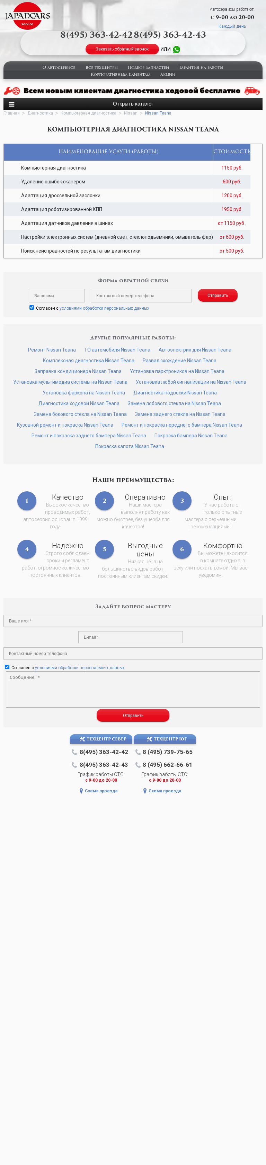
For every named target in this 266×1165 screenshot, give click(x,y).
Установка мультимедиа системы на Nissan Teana (70, 382)
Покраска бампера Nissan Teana (191, 435)
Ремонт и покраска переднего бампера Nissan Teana (182, 425)
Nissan (131, 113)
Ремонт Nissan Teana (52, 350)
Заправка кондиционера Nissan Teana (78, 371)
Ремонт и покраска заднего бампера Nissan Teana (89, 435)
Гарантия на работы (201, 68)
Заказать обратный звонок (122, 49)
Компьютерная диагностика (88, 113)
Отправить (217, 295)
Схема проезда (101, 791)
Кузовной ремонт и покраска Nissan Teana (65, 425)
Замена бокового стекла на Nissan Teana (80, 414)
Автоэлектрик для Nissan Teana (195, 350)
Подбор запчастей (148, 68)
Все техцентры (102, 68)
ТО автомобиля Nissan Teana (117, 350)
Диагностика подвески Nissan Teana (175, 392)
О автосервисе (59, 68)
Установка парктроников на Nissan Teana (177, 371)
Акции (167, 75)
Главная (11, 113)
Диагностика (40, 113)
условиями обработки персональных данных (104, 308)
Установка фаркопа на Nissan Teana (84, 392)
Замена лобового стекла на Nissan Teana (174, 403)
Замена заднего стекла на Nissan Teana (180, 414)
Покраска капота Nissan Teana (129, 446)
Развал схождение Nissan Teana (179, 360)
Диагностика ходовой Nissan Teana (78, 403)
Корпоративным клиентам (120, 75)
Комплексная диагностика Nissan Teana (88, 360)
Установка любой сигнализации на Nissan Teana (191, 382)
